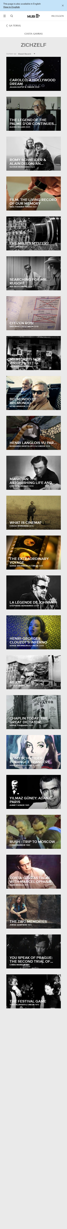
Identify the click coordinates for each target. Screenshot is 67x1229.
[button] (4, 16)
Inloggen (57, 16)
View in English (11, 7)
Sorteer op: (11, 53)
